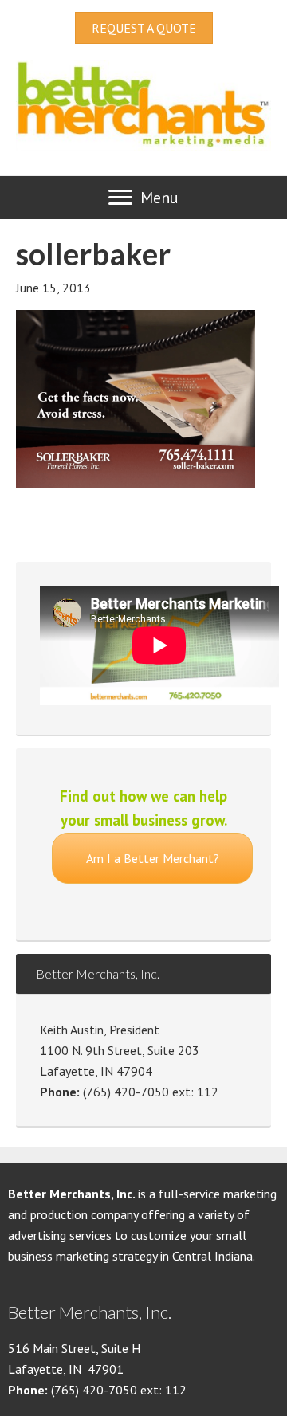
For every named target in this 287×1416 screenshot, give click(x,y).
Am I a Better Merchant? (152, 858)
